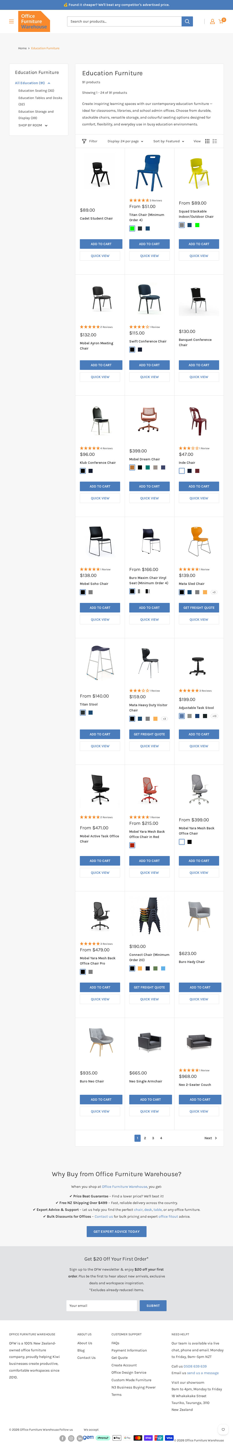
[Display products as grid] (207, 141)
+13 (214, 716)
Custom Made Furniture (131, 1380)
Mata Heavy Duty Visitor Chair (148, 707)
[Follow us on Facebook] (62, 1438)
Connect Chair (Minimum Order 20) (149, 957)
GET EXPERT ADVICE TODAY (117, 1231)
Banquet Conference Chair (195, 342)
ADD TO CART (101, 244)
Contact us (104, 1216)
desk (148, 1209)
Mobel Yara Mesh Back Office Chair (197, 830)
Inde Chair (187, 463)
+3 (214, 592)
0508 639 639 (195, 1366)
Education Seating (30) (36, 90)
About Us (84, 1343)
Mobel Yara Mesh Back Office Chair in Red (147, 834)
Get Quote (119, 1357)
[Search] (187, 21)
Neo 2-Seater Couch (195, 1085)
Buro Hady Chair (192, 962)
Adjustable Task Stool (196, 708)
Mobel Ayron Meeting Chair (96, 345)
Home (22, 48)
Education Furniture (45, 48)
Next (208, 1138)
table (158, 1209)
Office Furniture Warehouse (124, 1186)
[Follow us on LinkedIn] (80, 1438)
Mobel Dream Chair (144, 459)
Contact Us (86, 1357)
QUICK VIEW (100, 256)
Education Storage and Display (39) (36, 114)
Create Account (124, 1365)
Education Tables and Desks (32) (40, 101)
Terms (116, 1394)
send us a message (203, 1373)
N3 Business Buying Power (133, 1387)
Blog (81, 1350)
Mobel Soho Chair (94, 584)
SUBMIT (153, 1305)
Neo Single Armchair (145, 1081)
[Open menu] (11, 21)
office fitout (168, 1216)
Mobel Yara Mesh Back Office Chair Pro (98, 960)
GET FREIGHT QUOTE (199, 608)
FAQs (115, 1343)
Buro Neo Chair (92, 1081)
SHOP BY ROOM (30, 125)
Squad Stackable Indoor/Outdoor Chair (196, 214)
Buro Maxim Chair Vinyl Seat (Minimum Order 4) (148, 580)
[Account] (212, 21)
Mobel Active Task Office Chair (99, 838)
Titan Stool (89, 704)
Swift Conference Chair (148, 341)
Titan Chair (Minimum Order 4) (146, 217)
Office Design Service (128, 1372)
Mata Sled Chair (192, 584)
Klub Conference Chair (98, 463)
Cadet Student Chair (96, 218)
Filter (93, 141)
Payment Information (129, 1350)
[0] (221, 21)
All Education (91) (30, 83)
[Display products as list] (215, 141)
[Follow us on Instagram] (71, 1438)
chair (138, 1209)
